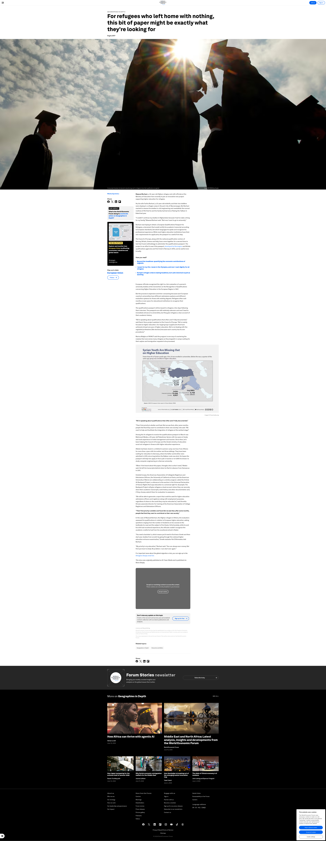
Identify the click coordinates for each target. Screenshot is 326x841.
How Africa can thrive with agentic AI (130, 736)
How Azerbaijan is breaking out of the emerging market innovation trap (176, 775)
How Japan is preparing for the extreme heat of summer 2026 (118, 774)
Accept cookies (163, 591)
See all (216, 696)
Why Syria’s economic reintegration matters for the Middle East (149, 774)
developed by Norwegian (173, 246)
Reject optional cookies (311, 827)
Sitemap (163, 833)
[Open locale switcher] (2, 836)
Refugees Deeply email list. (145, 556)
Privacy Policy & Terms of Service (163, 830)
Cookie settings (311, 836)
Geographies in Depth (116, 12)
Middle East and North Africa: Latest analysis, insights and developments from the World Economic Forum (191, 740)
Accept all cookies (311, 832)
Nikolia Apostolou (113, 194)
